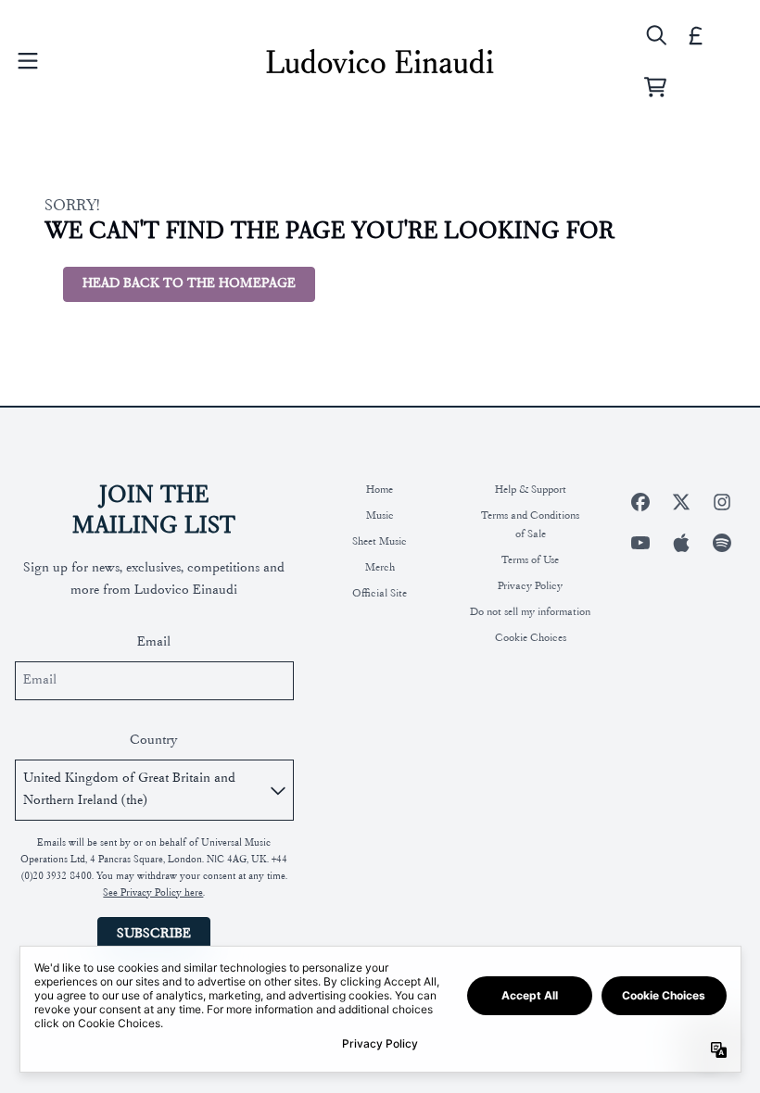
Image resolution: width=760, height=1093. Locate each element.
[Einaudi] (380, 61)
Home (379, 490)
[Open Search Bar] (655, 35)
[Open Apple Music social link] (681, 542)
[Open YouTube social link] (640, 542)
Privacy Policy (530, 586)
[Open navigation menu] (27, 61)
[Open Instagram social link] (722, 502)
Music (380, 515)
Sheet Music (379, 541)
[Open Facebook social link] (640, 502)
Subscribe (154, 934)
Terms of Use (530, 560)
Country (154, 741)
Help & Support (530, 490)
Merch (380, 567)
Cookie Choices (530, 638)
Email (154, 642)
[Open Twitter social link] (681, 502)
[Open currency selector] (696, 35)
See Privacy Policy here (153, 893)
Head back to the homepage (189, 284)
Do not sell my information (530, 612)
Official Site (379, 593)
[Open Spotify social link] (722, 542)
